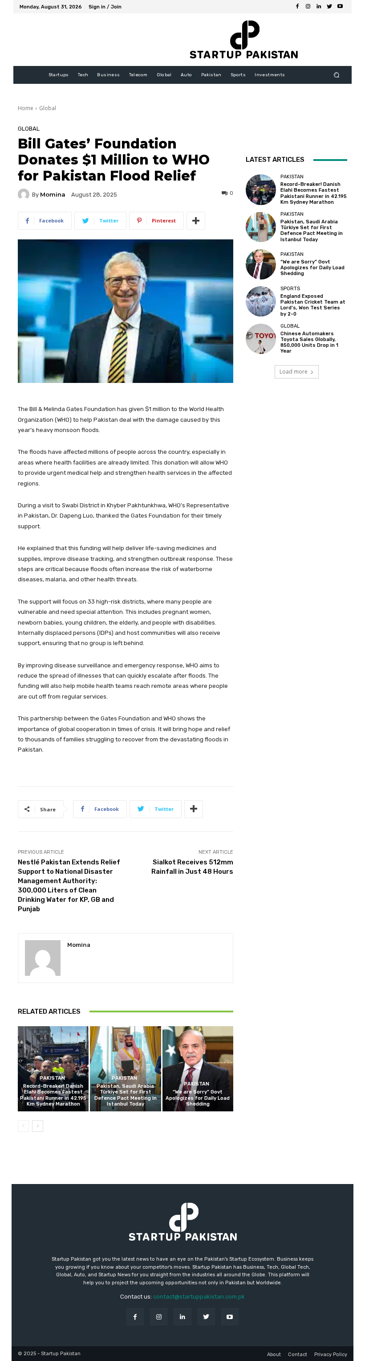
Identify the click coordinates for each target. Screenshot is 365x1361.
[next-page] (37, 1126)
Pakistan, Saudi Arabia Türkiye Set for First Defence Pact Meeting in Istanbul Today (125, 1095)
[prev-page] (23, 1126)
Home (25, 108)
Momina (52, 194)
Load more (294, 371)
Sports (290, 288)
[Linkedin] (318, 6)
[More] (196, 221)
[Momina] (25, 194)
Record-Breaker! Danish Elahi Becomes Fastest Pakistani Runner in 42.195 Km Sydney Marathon (53, 1095)
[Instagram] (308, 6)
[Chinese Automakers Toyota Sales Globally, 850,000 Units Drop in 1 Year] (261, 339)
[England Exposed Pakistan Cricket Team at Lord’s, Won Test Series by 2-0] (261, 301)
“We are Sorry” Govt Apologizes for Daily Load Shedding (198, 1097)
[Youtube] (340, 6)
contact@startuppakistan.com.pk (199, 1296)
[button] (336, 75)
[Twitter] (329, 6)
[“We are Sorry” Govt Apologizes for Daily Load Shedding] (197, 1068)
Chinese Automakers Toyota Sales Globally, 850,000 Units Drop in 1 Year (309, 342)
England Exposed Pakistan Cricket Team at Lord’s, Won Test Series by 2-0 (312, 305)
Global (47, 108)
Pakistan (52, 1078)
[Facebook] (297, 6)
